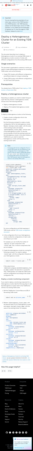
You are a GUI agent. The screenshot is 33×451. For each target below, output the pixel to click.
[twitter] (10, 432)
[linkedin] (13, 432)
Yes (4, 371)
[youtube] (26, 432)
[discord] (23, 432)
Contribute (6, 47)
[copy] (30, 163)
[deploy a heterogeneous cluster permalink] (30, 94)
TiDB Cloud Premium (17, 1)
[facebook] (16, 432)
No (10, 371)
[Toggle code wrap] (28, 163)
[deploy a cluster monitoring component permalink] (30, 279)
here (21, 31)
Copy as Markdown (22, 47)
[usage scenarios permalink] (16, 64)
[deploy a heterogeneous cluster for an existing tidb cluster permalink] (11, 42)
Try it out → (16, 4)
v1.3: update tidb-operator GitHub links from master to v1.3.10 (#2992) (16, 359)
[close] (30, 439)
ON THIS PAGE (15, 9)
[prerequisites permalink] (14, 84)
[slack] (19, 432)
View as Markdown (10, 49)
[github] (6, 432)
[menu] (2, 5)
